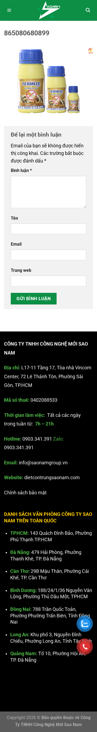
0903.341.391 (37, 439)
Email (16, 244)
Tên (14, 218)
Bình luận (21, 170)
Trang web (21, 270)
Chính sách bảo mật (25, 492)
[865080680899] (48, 81)
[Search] (87, 10)
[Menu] (9, 10)
